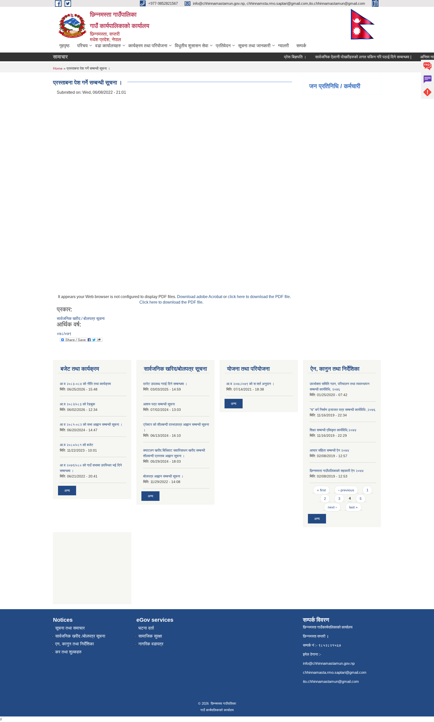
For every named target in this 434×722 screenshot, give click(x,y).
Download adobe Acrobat (200, 297)
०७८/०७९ (64, 333)
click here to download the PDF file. (259, 297)
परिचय (82, 45)
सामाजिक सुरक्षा (150, 636)
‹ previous (346, 490)
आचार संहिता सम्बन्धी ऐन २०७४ (329, 450)
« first (321, 490)
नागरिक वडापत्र (150, 644)
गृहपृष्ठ (64, 45)
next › (332, 507)
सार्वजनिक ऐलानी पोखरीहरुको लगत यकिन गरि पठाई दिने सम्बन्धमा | (357, 57)
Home (58, 68)
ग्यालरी (283, 45)
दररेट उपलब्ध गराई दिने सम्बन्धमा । (165, 384)
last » (353, 507)
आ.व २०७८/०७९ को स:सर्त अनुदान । (250, 384)
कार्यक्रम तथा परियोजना (147, 45)
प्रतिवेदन (223, 45)
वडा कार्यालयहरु (108, 45)
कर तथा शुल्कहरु (68, 652)
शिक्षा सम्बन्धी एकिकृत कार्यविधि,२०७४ (333, 430)
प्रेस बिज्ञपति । (289, 57)
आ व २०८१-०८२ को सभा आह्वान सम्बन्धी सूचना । (91, 424)
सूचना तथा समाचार (70, 628)
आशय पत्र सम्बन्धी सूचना (159, 404)
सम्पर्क (301, 45)
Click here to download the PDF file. (171, 302)
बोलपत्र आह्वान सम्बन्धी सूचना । (163, 476)
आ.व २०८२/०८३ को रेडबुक (77, 404)
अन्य (67, 491)
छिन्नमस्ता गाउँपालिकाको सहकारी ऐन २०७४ (337, 471)
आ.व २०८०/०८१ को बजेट (76, 445)
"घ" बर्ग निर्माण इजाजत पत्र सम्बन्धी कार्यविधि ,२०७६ (342, 410)
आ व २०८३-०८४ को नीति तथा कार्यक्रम (85, 384)
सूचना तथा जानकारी (254, 45)
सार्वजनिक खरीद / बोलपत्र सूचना (81, 318)
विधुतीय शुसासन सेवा (191, 45)
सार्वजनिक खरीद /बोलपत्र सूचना (80, 636)
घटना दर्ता (146, 628)
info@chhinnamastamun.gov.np (329, 663)
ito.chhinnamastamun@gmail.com (331, 681)
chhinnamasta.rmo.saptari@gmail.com (334, 672)
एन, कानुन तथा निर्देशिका (74, 644)
